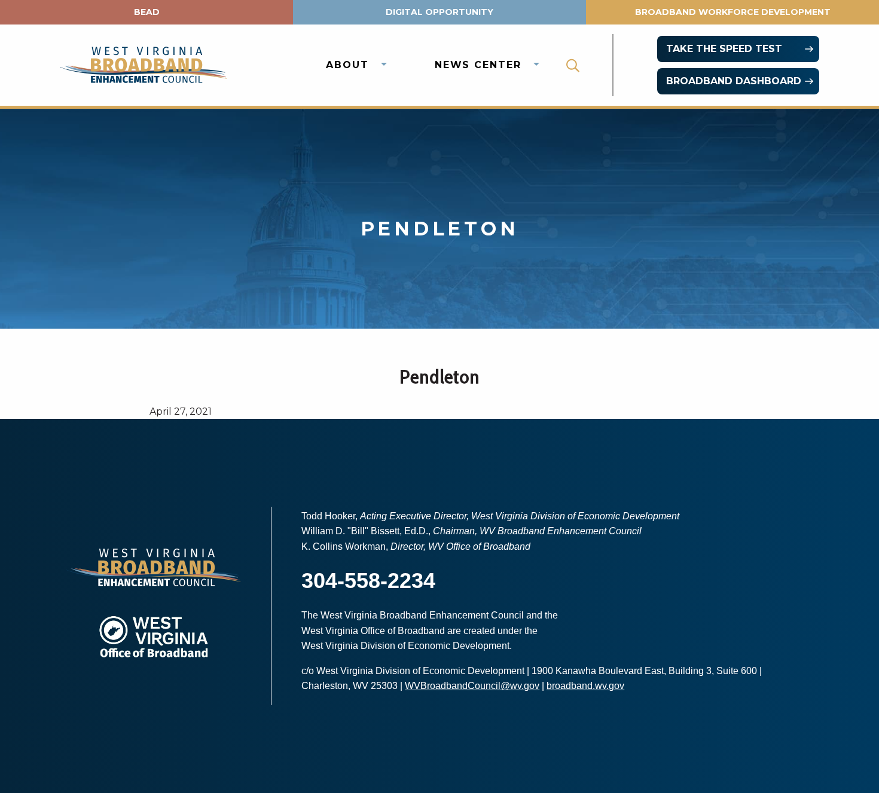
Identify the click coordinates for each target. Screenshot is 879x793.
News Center (478, 65)
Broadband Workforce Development (733, 12)
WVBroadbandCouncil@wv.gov (472, 686)
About (347, 65)
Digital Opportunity (439, 12)
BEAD (147, 12)
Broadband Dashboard (733, 81)
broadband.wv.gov (585, 686)
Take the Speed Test (724, 48)
